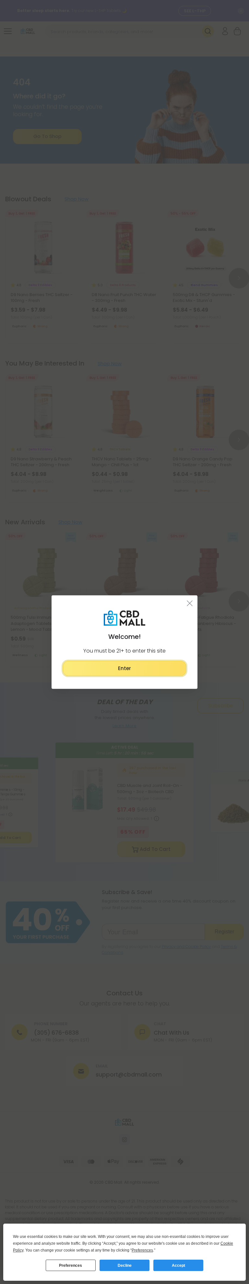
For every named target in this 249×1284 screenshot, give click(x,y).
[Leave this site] (190, 602)
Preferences (70, 1265)
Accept (178, 1265)
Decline (125, 1265)
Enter (124, 668)
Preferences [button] (142, 1250)
